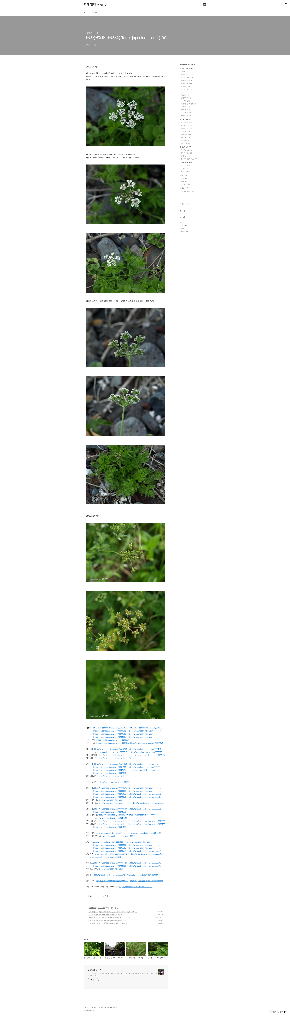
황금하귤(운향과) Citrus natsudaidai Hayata (104, 915)
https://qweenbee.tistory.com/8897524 (110, 862)
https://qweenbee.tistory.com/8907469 (109, 773)
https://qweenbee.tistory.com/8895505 (109, 847)
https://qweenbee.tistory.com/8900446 (109, 736)
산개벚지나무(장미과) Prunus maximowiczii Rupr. (106, 920)
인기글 (189, 204)
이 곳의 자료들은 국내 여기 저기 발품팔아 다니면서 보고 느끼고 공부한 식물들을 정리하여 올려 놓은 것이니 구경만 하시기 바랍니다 (122, 974)
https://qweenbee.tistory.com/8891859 (142, 841)
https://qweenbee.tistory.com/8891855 (107, 841)
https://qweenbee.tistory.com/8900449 (114, 776)
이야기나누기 (186, 162)
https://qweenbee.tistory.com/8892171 (110, 787)
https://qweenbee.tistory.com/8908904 (143, 874)
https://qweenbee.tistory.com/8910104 (106, 856)
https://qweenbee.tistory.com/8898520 (114, 755)
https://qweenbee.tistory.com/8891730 (109, 767)
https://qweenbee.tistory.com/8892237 (112, 739)
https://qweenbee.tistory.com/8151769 (114, 824)
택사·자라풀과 (186, 101)
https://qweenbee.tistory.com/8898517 (109, 850)
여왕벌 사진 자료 (187, 191)
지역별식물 (92, 908)
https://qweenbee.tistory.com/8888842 (109, 790)
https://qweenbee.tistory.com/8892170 (149, 755)
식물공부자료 (186, 150)
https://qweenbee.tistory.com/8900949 (111, 752)
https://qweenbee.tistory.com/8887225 (144, 844)
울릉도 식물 (186, 128)
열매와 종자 (186, 80)
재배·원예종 (186, 115)
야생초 (185, 71)
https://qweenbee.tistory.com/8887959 (145, 764)
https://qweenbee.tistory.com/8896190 (114, 799)
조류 (184, 178)
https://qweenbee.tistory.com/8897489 (112, 742)
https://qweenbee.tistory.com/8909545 (145, 865)
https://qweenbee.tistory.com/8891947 (109, 728)
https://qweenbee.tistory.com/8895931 (145, 793)
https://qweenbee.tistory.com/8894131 (145, 749)
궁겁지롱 (185, 156)
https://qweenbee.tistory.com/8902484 (109, 865)
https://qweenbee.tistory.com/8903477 (145, 770)
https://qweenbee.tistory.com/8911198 (119, 836)
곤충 (183, 181)
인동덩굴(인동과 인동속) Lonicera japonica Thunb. (106, 923)
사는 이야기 (186, 172)
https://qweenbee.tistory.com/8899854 (109, 796)
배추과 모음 (186, 89)
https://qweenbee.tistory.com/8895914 (144, 847)
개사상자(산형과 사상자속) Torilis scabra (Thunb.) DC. (108, 917)
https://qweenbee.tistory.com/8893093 (135, 886)
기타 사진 (184, 188)
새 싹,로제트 (187, 77)
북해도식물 (186, 134)
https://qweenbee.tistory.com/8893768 (110, 749)
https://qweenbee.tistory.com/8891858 (110, 764)
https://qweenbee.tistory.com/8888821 (145, 808)
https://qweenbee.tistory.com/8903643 (114, 868)
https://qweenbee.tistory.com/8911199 (145, 832)
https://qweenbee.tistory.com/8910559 (111, 832)
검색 (199, 4)
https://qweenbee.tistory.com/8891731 (146, 728)
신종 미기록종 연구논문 (189, 159)
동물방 (183, 175)
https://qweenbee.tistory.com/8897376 (114, 758)
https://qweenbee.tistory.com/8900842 (145, 862)
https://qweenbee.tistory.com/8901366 (109, 827)
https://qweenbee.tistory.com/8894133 (144, 790)
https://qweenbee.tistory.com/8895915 (109, 793)
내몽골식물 (185, 140)
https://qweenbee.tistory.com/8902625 (145, 752)
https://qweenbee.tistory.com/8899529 (109, 733)
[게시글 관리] (97, 896)
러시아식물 (185, 143)
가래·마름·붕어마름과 (188, 104)
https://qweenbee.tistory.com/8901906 (144, 736)
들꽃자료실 (186, 68)
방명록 (94, 12)
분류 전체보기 (187, 64)
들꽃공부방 (185, 147)
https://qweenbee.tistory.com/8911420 (110, 818)
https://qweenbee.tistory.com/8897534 (145, 850)
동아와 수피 (186, 83)
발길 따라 (185, 169)
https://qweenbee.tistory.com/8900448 (111, 853)
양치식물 (185, 107)
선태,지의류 (186, 98)
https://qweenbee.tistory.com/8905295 (148, 802)
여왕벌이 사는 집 (95, 4)
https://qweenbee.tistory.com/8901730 (113, 815)
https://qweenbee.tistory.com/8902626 (109, 770)
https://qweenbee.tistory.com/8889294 (109, 844)
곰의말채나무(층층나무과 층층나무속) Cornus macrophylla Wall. (111, 912)
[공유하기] (94, 896)
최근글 (182, 204)
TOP (204, 1008)
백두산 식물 (186, 122)
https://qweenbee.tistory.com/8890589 (110, 808)
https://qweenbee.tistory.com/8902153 (114, 782)
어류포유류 (185, 184)
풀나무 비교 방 (187, 153)
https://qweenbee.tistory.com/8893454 (145, 767)
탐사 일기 (186, 166)
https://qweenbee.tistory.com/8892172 (144, 787)
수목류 (185, 74)
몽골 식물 (185, 131)
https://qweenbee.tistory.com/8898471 (114, 821)
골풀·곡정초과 (186, 86)
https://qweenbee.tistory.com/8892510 (109, 811)
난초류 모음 (186, 113)
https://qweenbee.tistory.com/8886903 (144, 815)
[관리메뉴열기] (286, 4)
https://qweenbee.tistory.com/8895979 (144, 730)
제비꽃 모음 (186, 110)
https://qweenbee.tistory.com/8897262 (146, 742)
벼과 (184, 92)
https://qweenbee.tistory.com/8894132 (109, 730)
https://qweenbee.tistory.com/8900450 (148, 824)
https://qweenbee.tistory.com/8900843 (112, 880)
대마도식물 (185, 137)
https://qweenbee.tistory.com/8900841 (109, 874)
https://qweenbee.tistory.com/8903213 (145, 796)
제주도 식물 (101, 908)
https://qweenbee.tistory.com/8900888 (146, 880)
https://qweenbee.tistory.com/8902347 (145, 853)
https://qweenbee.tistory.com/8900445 (144, 733)
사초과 (185, 95)
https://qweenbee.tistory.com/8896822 (148, 821)
